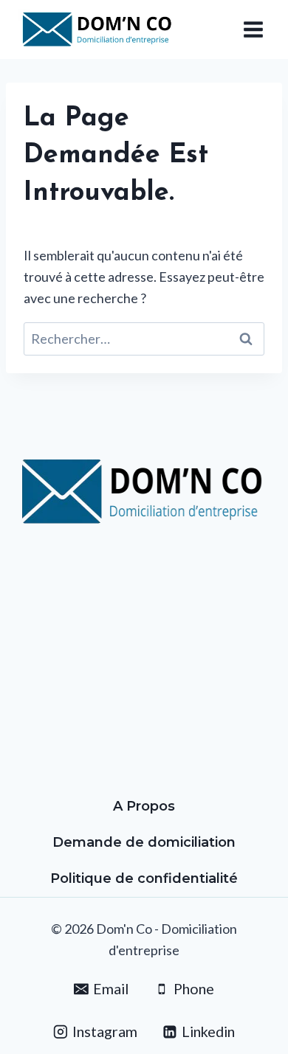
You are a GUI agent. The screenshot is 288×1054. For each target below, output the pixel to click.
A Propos (144, 806)
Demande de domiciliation (144, 842)
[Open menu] (253, 29)
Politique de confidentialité (144, 878)
